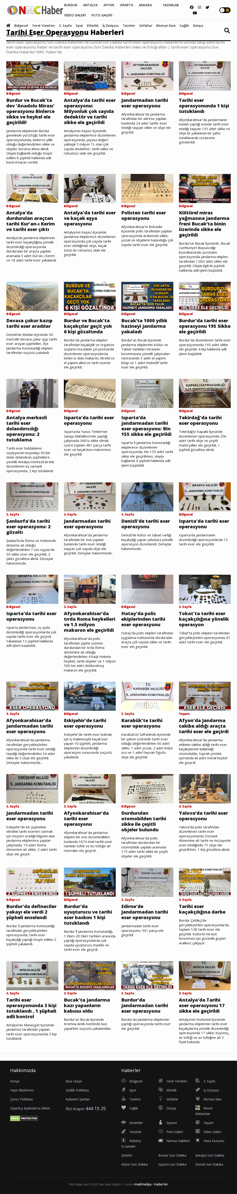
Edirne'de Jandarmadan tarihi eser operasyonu (144, 912)
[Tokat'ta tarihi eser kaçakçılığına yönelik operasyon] (205, 589)
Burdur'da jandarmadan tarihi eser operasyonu (144, 1005)
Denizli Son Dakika (209, 1164)
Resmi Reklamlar (19, 35)
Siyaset (62, 35)
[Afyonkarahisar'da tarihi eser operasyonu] (90, 788)
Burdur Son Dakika (172, 1155)
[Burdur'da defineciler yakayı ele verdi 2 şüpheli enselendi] (32, 881)
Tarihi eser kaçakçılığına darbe (202, 909)
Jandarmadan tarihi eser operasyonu (144, 103)
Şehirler (126, 1155)
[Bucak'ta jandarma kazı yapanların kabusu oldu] (90, 975)
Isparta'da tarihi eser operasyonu (89, 420)
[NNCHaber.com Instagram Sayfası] (199, 7)
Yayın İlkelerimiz (22, 1090)
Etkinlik (92, 25)
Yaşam (77, 35)
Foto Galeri (174, 1132)
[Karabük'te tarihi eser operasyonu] (147, 696)
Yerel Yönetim (43, 25)
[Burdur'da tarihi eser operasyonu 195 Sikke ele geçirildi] (205, 296)
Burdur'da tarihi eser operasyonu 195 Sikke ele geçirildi (205, 326)
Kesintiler (45, 35)
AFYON (108, 5)
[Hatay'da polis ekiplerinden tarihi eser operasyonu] (147, 589)
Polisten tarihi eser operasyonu (143, 215)
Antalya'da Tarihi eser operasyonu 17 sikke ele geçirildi (202, 1005)
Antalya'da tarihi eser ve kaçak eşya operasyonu (90, 218)
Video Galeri (212, 1132)
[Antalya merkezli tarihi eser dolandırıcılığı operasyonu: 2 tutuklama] (32, 392)
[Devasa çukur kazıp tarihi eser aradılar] (32, 296)
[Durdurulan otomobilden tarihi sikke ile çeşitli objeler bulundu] (147, 788)
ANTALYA (90, 5)
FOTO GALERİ (101, 15)
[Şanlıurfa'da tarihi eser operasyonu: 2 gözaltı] (32, 496)
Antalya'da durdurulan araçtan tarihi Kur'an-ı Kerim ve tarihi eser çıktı (30, 221)
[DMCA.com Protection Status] (24, 1118)
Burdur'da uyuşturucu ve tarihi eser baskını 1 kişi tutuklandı (88, 915)
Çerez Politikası (21, 1099)
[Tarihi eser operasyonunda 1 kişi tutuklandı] (205, 75)
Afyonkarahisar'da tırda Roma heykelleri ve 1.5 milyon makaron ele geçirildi (89, 622)
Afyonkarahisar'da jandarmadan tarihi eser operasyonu (29, 726)
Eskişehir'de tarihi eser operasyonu (85, 723)
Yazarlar (135, 1132)
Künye (14, 1081)
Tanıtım (129, 25)
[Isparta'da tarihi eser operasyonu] (90, 392)
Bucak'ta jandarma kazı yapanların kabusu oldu (87, 1005)
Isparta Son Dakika (172, 1164)
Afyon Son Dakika (134, 1164)
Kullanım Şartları (78, 1099)
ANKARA (145, 5)
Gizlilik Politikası (77, 1090)
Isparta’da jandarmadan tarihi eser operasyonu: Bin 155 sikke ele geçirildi (146, 426)
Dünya (198, 25)
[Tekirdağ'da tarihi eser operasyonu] (205, 392)
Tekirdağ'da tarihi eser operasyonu (200, 420)
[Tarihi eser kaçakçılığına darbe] (205, 881)
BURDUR (70, 5)
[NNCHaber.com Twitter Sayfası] (207, 7)
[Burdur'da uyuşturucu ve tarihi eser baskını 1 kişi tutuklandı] (90, 881)
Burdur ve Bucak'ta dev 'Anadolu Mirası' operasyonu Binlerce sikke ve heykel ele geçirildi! (30, 111)
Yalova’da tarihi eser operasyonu (203, 815)
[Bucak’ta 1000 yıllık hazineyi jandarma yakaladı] (147, 296)
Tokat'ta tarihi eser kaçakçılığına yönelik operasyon (204, 619)
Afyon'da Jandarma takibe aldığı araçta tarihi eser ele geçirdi (204, 726)
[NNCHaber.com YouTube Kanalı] (195, 13)
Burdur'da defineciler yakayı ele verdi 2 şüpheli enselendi (31, 912)
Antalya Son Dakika (209, 1155)
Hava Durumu (213, 1141)
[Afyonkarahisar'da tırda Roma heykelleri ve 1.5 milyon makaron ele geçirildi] (90, 589)
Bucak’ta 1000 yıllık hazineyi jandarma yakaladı (144, 326)
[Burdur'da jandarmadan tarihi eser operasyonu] (147, 975)
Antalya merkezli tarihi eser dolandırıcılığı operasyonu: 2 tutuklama (26, 429)
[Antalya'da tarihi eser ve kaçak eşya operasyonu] (90, 188)
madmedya (142, 1184)
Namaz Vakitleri (178, 1141)
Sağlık (184, 25)
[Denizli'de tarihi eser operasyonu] (147, 496)
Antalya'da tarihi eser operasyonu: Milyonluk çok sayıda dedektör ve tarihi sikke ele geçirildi (90, 111)
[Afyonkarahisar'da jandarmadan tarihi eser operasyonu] (32, 696)
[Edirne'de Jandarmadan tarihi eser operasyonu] (147, 881)
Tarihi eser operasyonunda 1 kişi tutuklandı (204, 105)
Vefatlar (145, 25)
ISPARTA (126, 5)
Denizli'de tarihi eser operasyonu (145, 523)
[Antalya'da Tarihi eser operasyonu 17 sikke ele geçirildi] (205, 975)
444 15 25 (96, 1108)
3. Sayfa (65, 25)
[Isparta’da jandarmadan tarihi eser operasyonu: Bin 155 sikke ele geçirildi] (147, 392)
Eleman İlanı (166, 25)
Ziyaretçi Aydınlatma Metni (30, 1108)
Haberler (161, 1184)
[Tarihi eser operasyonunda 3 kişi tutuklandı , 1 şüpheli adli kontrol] (32, 975)
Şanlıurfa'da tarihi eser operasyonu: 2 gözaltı (28, 526)
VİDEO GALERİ (75, 15)
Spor (79, 25)
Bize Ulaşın (74, 1081)
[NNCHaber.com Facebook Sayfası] (191, 7)
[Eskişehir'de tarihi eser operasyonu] (90, 696)
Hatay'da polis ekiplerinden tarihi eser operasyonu (143, 619)
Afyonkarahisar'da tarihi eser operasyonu (86, 818)
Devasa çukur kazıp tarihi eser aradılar (29, 323)
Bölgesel (21, 25)
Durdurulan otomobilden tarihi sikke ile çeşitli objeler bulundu (143, 821)
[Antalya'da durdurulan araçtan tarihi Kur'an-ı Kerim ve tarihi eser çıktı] (32, 188)
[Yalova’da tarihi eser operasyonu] (205, 788)
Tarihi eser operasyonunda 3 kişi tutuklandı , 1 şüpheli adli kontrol (31, 1008)
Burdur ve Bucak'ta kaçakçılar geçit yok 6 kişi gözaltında (88, 326)
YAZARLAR (171, 5)
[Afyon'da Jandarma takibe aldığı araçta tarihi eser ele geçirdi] (205, 696)
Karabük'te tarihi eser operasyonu (141, 723)
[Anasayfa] (9, 25)
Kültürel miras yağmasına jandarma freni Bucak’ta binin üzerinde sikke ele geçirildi (204, 224)
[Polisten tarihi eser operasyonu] (147, 188)
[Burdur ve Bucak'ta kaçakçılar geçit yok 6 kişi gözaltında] (90, 296)
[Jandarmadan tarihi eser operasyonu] (147, 75)
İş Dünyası (111, 25)
